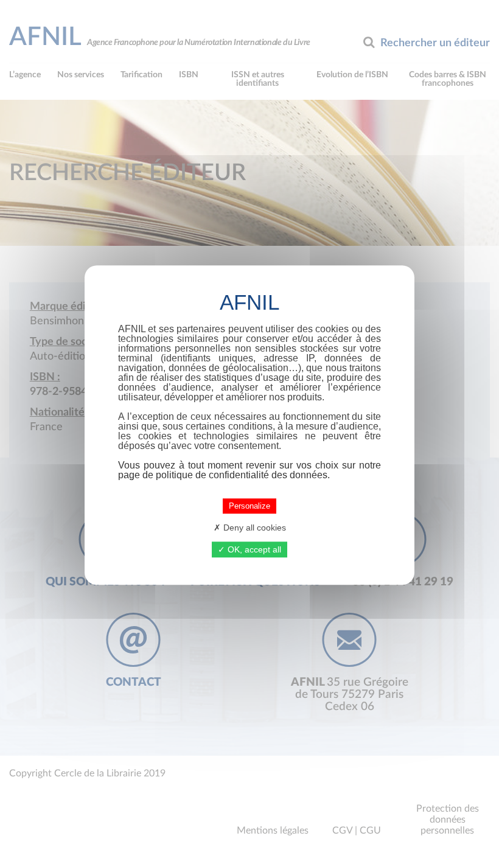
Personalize (249, 505)
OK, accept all (253, 549)
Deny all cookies (253, 527)
